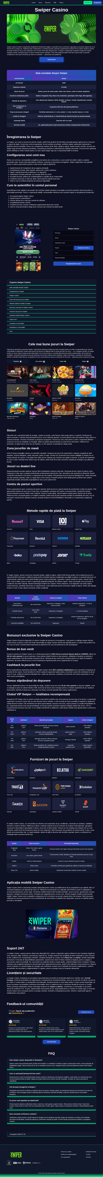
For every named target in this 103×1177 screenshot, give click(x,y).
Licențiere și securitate (16, 323)
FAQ (10, 331)
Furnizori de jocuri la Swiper (18, 311)
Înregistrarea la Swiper (16, 291)
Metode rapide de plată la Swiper (20, 303)
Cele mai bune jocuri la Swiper (19, 299)
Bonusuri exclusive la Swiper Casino (21, 307)
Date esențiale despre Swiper (18, 287)
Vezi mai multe (51, 1041)
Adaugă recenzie (86, 1012)
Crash (61, 361)
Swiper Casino (14, 295)
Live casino (38, 361)
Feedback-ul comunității (17, 327)
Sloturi (84, 361)
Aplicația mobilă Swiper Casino (19, 315)
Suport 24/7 (13, 319)
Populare (16, 361)
